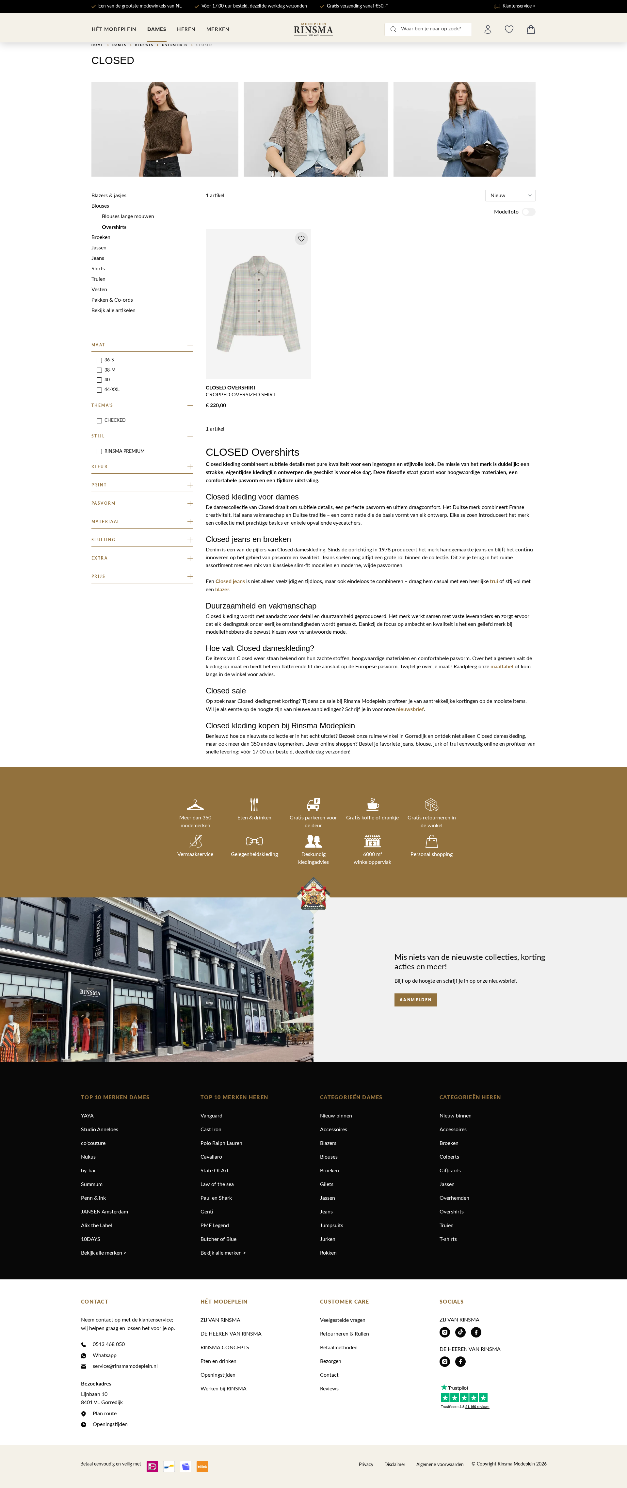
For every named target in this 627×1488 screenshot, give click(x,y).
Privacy (366, 1465)
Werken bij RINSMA (224, 1388)
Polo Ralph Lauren (221, 1143)
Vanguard (211, 1115)
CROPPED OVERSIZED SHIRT (241, 394)
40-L (109, 380)
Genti (207, 1211)
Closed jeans (230, 581)
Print (99, 485)
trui (494, 581)
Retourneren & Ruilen (344, 1334)
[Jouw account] (487, 29)
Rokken (328, 1253)
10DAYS (90, 1239)
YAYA (87, 1115)
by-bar (88, 1170)
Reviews (329, 1388)
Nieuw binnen (336, 1115)
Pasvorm (103, 503)
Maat (98, 344)
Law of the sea (217, 1184)
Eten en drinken (218, 1361)
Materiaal (105, 521)
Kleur (99, 466)
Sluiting (103, 539)
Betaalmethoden (339, 1347)
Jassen (98, 247)
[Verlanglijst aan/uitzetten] (301, 238)
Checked (115, 420)
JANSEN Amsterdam (104, 1211)
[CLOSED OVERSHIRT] (258, 304)
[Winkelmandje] (531, 29)
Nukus (88, 1157)
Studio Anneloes (99, 1129)
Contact (329, 1375)
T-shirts (448, 1239)
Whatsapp (105, 1355)
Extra (99, 558)
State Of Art (215, 1170)
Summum (92, 1184)
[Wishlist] (509, 29)
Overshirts (114, 227)
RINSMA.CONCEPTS (225, 1347)
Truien (98, 279)
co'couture (93, 1143)
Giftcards (450, 1170)
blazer (222, 589)
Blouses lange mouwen (128, 216)
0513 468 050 (109, 1344)
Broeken (100, 237)
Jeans (97, 258)
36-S (109, 360)
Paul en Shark (216, 1198)
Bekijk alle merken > (103, 1253)
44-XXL (112, 390)
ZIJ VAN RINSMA (220, 1320)
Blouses (100, 206)
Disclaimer (394, 1465)
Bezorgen (330, 1361)
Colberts (449, 1157)
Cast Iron (211, 1129)
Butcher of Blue (218, 1239)
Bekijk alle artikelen (113, 310)
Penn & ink (93, 1198)
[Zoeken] (393, 29)
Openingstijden (110, 1424)
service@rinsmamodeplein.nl (125, 1366)
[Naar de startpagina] (313, 29)
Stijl (98, 436)
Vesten (99, 289)
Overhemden (454, 1198)
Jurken (327, 1239)
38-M (110, 370)
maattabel (502, 666)
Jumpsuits (331, 1225)
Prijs (98, 576)
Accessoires (333, 1129)
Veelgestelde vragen (342, 1320)
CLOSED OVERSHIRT (231, 387)
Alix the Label (96, 1225)
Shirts (98, 268)
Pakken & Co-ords (112, 300)
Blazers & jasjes (108, 195)
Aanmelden (416, 999)
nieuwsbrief (410, 709)
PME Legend (215, 1225)
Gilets (326, 1184)
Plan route (105, 1413)
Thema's (102, 405)
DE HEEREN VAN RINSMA (231, 1334)
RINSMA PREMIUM (124, 451)
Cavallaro (211, 1157)
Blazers (328, 1143)
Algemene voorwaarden (440, 1465)
